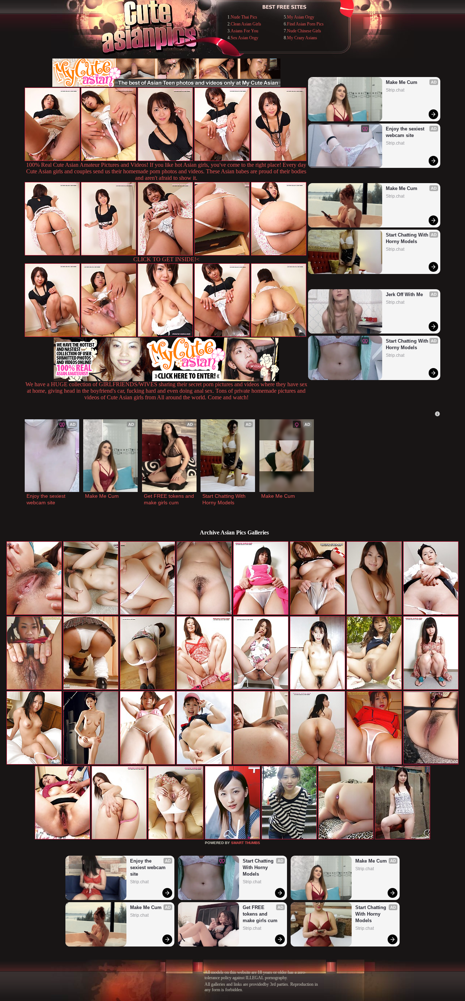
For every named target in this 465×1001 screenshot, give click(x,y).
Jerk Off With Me (404, 294)
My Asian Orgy (300, 17)
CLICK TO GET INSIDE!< (166, 259)
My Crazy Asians (302, 37)
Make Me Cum (401, 82)
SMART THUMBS (245, 843)
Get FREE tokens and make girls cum (169, 499)
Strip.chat (395, 90)
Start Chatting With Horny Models (408, 238)
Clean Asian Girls (246, 24)
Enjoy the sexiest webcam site (406, 132)
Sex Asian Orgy (244, 37)
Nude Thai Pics (244, 17)
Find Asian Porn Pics (305, 24)
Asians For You (244, 30)
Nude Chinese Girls (304, 30)
